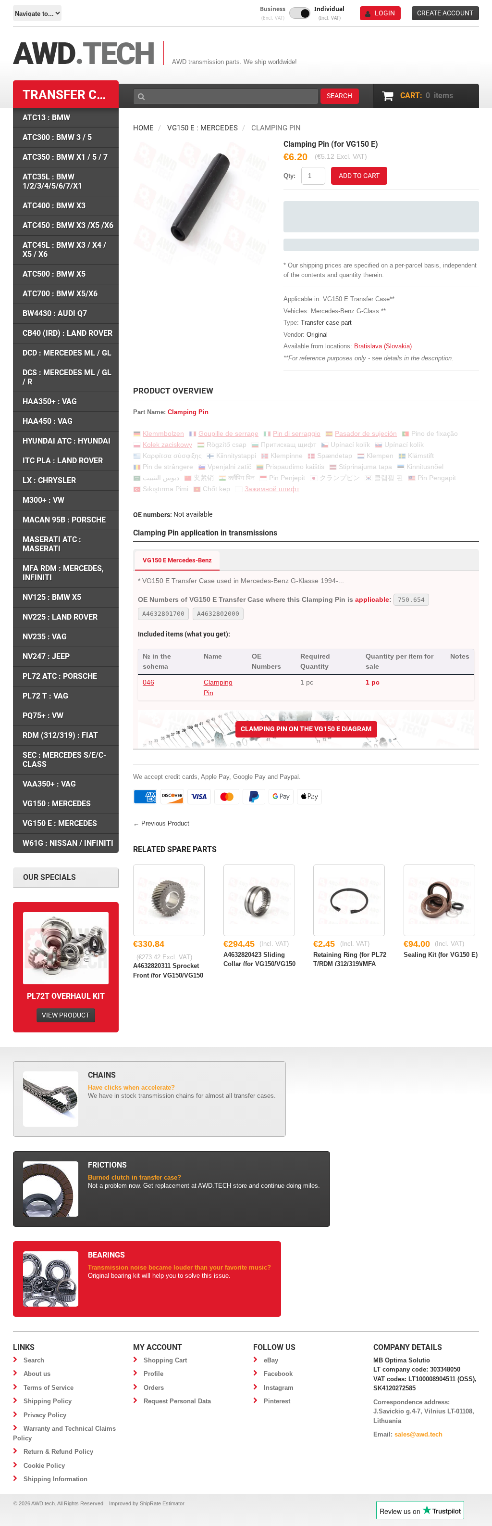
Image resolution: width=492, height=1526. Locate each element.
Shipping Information (55, 1479)
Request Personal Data (177, 1401)
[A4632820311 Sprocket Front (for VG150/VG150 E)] (169, 900)
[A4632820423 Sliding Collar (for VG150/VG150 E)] (259, 900)
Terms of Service (49, 1387)
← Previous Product (161, 823)
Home (143, 128)
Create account (445, 13)
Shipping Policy (48, 1401)
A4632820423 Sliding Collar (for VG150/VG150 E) (259, 958)
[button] (272, 13)
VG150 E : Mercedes (202, 128)
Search (34, 1360)
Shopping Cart (165, 1360)
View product (65, 1015)
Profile (153, 1373)
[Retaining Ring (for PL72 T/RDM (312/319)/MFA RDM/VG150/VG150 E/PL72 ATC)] (349, 900)
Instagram (279, 1387)
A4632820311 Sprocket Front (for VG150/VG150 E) (168, 970)
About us (37, 1373)
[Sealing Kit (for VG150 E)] (439, 900)
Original (317, 334)
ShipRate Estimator (162, 1503)
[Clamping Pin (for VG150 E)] (201, 145)
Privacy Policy (45, 1415)
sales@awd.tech (418, 1434)
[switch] (299, 13)
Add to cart (359, 175)
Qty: (289, 175)
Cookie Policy (44, 1465)
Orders (154, 1387)
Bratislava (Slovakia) (383, 346)
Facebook (278, 1373)
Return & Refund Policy (58, 1451)
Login (385, 13)
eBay (271, 1360)
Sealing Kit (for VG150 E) (441, 954)
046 (148, 682)
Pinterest (277, 1401)
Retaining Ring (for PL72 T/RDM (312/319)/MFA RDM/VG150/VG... (349, 958)
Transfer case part (326, 322)
